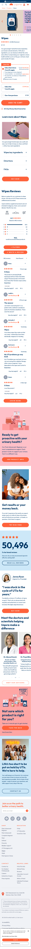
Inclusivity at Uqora (7, 876)
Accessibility (6, 922)
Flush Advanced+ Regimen (6, 829)
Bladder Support (6, 845)
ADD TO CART (15, 103)
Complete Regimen (7, 835)
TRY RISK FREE (15, 525)
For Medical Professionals (5, 870)
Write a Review (17, 252)
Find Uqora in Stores (7, 856)
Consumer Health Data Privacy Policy (13, 928)
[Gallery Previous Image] (2, 21)
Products (9, 8)
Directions (8, 161)
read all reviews (15, 563)
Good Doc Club (21, 833)
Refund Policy (21, 869)
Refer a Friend (21, 878)
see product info (15, 459)
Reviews (19, 871)
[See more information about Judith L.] (25, 294)
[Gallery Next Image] (28, 21)
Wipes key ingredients (13, 152)
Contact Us (5, 866)
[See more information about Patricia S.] (25, 346)
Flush (3, 838)
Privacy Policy (6, 925)
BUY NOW (15, 179)
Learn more (25, 74)
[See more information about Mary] (25, 264)
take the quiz (15, 728)
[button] (2, 4)
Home (3, 8)
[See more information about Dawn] (25, 377)
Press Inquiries (6, 878)
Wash (3, 853)
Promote (4, 843)
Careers (4, 873)
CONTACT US (15, 791)
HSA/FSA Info (21, 866)
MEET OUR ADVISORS (15, 683)
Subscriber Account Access (22, 875)
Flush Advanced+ (6, 833)
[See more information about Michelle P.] (25, 321)
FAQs (6, 169)
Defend (4, 840)
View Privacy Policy (7, 732)
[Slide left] (12, 677)
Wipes (3, 851)
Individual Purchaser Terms (22, 882)
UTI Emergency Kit (7, 848)
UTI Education (21, 831)
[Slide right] (19, 677)
